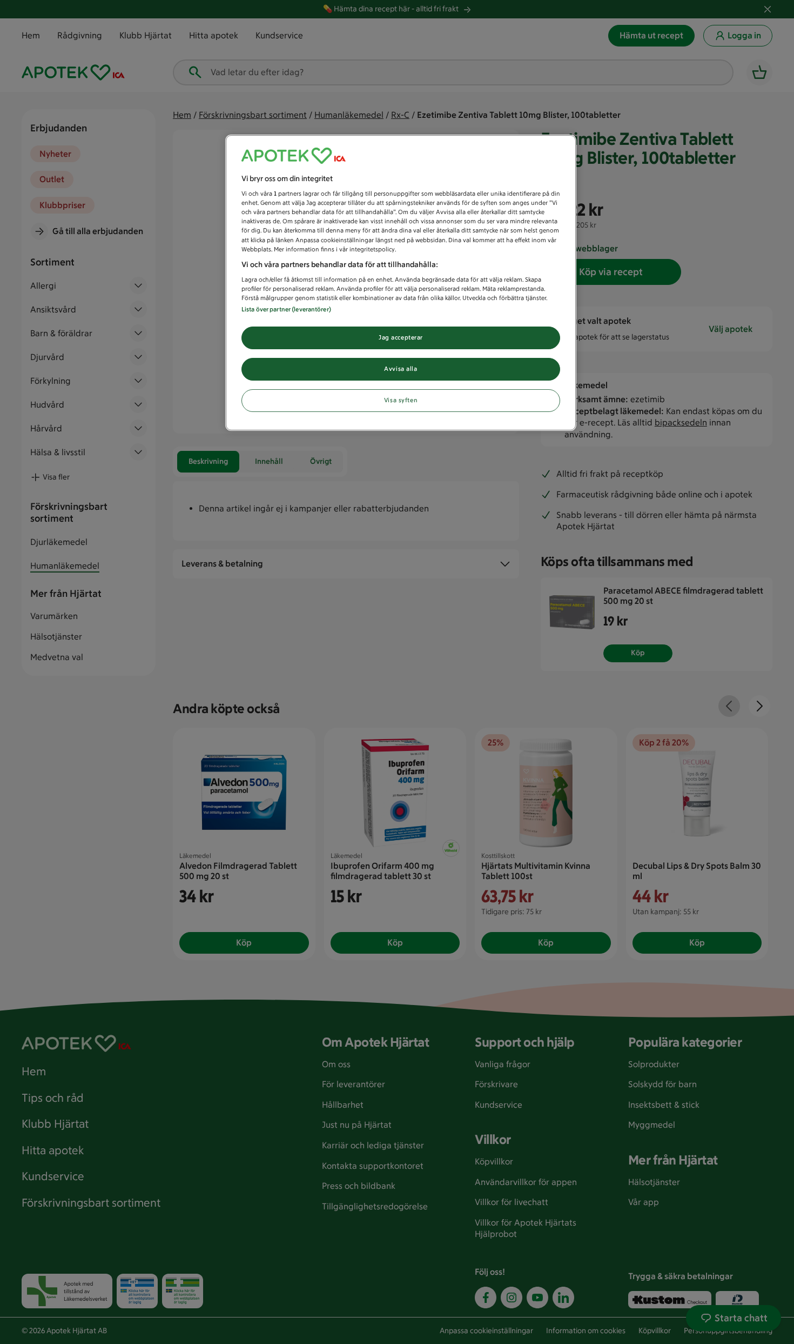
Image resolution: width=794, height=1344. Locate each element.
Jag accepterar (401, 337)
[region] (400, 283)
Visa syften (401, 400)
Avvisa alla (400, 368)
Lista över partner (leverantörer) (286, 309)
